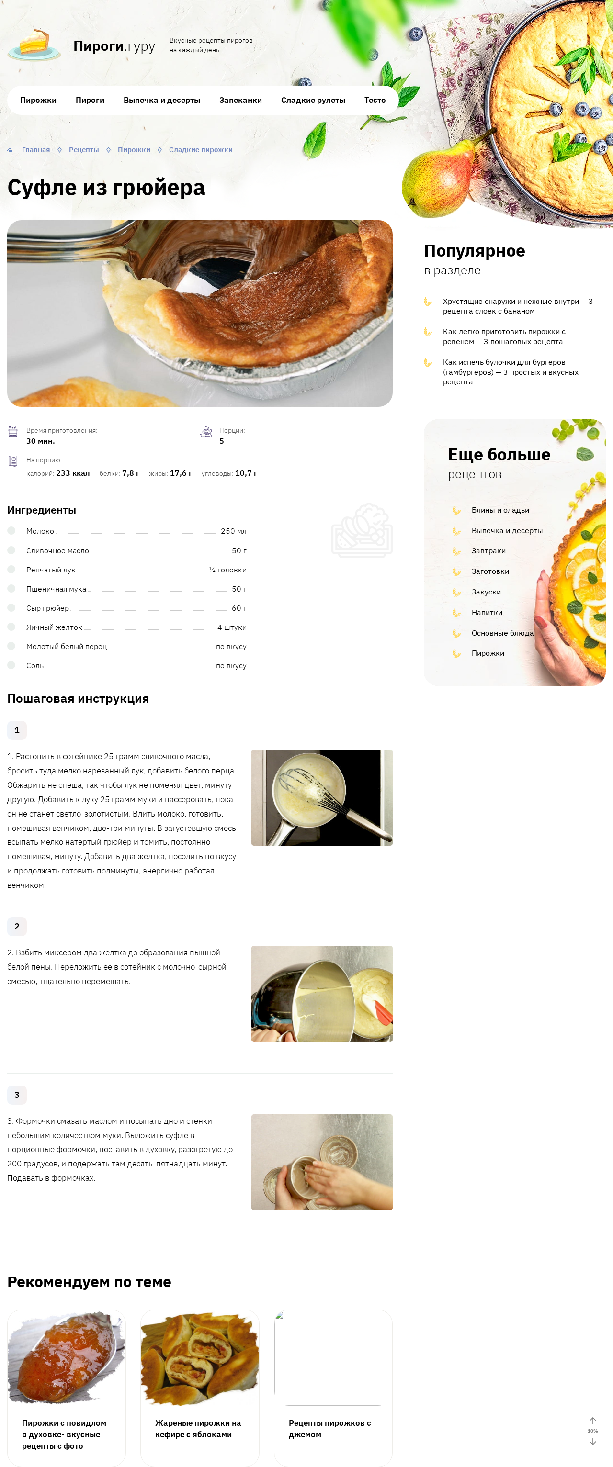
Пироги (90, 100)
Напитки (487, 612)
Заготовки (490, 571)
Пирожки (38, 100)
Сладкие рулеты (313, 100)
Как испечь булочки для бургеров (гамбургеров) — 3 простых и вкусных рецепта (511, 372)
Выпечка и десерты (162, 100)
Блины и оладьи (500, 510)
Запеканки (240, 100)
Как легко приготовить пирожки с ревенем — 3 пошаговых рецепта (504, 336)
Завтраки (489, 550)
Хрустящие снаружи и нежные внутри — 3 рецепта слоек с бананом (518, 306)
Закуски (486, 591)
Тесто (375, 100)
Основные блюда (503, 633)
